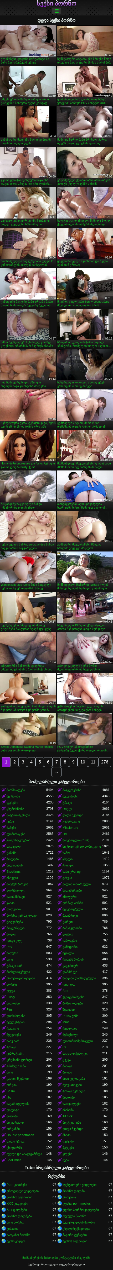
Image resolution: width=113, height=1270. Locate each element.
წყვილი (68, 953)
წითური (12, 953)
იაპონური (70, 941)
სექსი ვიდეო (16, 1241)
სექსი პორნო (56, 3)
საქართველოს (18, 1104)
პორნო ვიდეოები (19, 1197)
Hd (65, 834)
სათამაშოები (72, 890)
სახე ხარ (13, 1041)
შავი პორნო (15, 1222)
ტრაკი (67, 802)
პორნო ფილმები (19, 1216)
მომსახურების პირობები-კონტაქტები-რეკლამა (56, 1257)
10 (82, 762)
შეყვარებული (73, 909)
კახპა (10, 903)
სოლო (11, 934)
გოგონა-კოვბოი (18, 840)
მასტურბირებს (17, 884)
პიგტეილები (72, 1122)
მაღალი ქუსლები (75, 1053)
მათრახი (13, 1003)
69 (64, 1047)
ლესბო (68, 934)
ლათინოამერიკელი (78, 1041)
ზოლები (13, 859)
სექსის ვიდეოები (75, 1241)
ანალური (69, 897)
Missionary (70, 828)
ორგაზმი (13, 1129)
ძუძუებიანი (70, 796)
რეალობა (70, 1028)
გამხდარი (70, 947)
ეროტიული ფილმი (21, 978)
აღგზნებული (16, 890)
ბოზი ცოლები (73, 1003)
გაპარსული (71, 821)
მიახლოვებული (18, 972)
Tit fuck (68, 1116)
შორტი (12, 984)
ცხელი (68, 859)
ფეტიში (68, 1141)
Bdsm (11, 1091)
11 (93, 762)
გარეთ (68, 922)
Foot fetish (14, 1160)
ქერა (10, 821)
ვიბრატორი (15, 1053)
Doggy (67, 809)
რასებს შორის (73, 959)
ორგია (12, 1085)
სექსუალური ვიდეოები (79, 1185)
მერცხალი (70, 1035)
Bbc (65, 991)
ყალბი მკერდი (18, 1079)
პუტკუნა (68, 1148)
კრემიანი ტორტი (19, 1060)
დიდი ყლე (14, 941)
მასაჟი (67, 1066)
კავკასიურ (70, 966)
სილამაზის (15, 865)
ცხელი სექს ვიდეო (76, 1229)
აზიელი (12, 878)
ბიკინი (67, 1072)
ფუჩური (12, 802)
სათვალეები (72, 1104)
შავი (10, 959)
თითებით (14, 909)
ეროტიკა (69, 1197)
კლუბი (67, 1154)
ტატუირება (15, 922)
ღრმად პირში (73, 903)
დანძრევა (70, 972)
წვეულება (14, 1035)
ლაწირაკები (16, 834)
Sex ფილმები (17, 1210)
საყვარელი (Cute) (76, 840)
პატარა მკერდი (18, 815)
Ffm (9, 1010)
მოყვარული (15, 928)
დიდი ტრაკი (16, 1141)
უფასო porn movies (77, 1203)
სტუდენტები (15, 1022)
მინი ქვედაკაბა (74, 1079)
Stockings (13, 872)
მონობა (12, 1116)
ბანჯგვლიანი (72, 928)
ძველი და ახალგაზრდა (24, 1154)
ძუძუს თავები (72, 1085)
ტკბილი (68, 865)
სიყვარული (15, 1122)
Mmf (66, 1022)
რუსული (13, 1028)
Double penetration (20, 1135)
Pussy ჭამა (70, 1016)
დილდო (69, 984)
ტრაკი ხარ (15, 966)
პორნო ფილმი (74, 1191)
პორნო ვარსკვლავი (22, 915)
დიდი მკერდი (73, 815)
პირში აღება (16, 790)
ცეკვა (67, 1060)
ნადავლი (13, 846)
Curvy (11, 997)
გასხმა (11, 853)
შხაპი (66, 1135)
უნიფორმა (14, 1148)
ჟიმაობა (12, 1229)
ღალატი (13, 1110)
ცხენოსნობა (15, 809)
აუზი (66, 1160)
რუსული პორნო (74, 1216)
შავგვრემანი (72, 790)
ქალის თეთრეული (77, 884)
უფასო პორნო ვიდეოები (81, 1210)
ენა (9, 1097)
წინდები (69, 1097)
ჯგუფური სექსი (73, 997)
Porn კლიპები (17, 1185)
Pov (9, 947)
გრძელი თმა (16, 1066)
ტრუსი (67, 878)
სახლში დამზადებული (79, 978)
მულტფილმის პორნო (79, 1222)
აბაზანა (68, 1110)
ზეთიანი (69, 1010)
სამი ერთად (72, 872)
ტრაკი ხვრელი (74, 1091)
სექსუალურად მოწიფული (82, 846)
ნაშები (11, 828)
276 (104, 762)
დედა (11, 991)
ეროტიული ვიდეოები (23, 1191)
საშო (66, 853)
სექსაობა (13, 796)
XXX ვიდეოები (17, 1203)
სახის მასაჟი (16, 897)
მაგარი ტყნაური (75, 1235)
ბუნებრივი (70, 915)
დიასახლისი (16, 1016)
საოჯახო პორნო (18, 1235)
